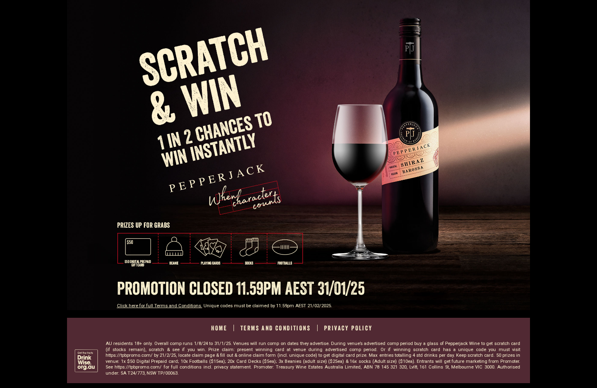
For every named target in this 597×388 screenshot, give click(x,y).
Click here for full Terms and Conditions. (159, 305)
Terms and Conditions (275, 328)
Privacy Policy (348, 328)
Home (219, 328)
